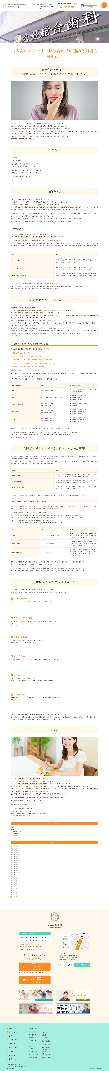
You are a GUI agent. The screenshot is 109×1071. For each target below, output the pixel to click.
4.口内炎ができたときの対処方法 (21, 177)
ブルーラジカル (47, 1044)
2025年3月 (14, 866)
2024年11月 (14, 874)
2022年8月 (14, 892)
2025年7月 (14, 860)
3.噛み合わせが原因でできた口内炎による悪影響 (26, 170)
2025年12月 (14, 854)
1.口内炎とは (15, 157)
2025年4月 (14, 864)
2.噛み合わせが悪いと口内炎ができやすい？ (24, 164)
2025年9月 (14, 856)
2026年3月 (14, 850)
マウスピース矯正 (17, 832)
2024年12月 (14, 872)
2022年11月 (14, 890)
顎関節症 (31, 1038)
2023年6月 (14, 888)
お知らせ (13, 828)
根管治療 (31, 1043)
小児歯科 (44, 1035)
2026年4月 (14, 848)
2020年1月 (14, 897)
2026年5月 (14, 846)
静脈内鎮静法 (46, 1047)
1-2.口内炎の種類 (16, 160)
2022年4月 (14, 894)
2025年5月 (14, 862)
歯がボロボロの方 (46, 1054)
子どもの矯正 (16, 833)
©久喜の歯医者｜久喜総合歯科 (95, 1068)
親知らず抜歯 (33, 1057)
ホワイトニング (34, 1052)
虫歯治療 (44, 1032)
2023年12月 (14, 886)
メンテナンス (33, 1040)
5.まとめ (13, 180)
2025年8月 (14, 858)
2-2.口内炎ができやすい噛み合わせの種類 (24, 166)
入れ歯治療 (32, 1035)
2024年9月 (14, 878)
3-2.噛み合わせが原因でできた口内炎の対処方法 (26, 173)
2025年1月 (14, 870)
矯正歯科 (44, 1038)
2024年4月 (14, 884)
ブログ (35, 808)
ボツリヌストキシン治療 (46, 1041)
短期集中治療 (46, 1057)
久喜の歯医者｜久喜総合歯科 (20, 804)
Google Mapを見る (66, 965)
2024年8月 (14, 880)
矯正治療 (15, 835)
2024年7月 (14, 882)
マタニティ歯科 (34, 1054)
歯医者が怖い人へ (44, 1050)
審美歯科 (31, 1046)
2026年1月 (14, 852)
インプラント (33, 1032)
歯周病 (31, 1049)
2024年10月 (14, 876)
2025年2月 (14, 868)
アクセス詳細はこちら (82, 965)
